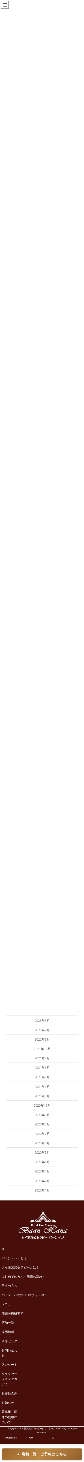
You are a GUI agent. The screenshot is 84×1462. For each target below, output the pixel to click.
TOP (4, 1249)
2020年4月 (42, 1162)
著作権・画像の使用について (9, 1417)
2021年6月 (42, 1086)
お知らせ (8, 1402)
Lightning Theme (43, 1437)
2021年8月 (42, 1067)
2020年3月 (42, 1171)
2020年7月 (42, 1133)
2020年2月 (42, 1181)
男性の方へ (9, 1286)
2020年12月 (42, 1105)
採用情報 (8, 1332)
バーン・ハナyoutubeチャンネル (24, 1295)
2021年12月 (42, 1049)
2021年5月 (42, 1096)
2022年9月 (42, 1039)
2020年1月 (42, 1190)
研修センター (11, 1341)
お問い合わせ (9, 1352)
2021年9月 (42, 1058)
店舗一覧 (8, 1322)
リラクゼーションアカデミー (9, 1379)
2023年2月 (42, 1030)
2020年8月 (42, 1124)
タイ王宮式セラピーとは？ (20, 1267)
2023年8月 (42, 1020)
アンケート (9, 1364)
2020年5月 (42, 1152)
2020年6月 (42, 1143)
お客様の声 (9, 1393)
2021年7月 (42, 1077)
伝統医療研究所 (13, 1313)
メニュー (8, 1304)
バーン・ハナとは (14, 1258)
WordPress (23, 1437)
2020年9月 (42, 1115)
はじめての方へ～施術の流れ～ (23, 1276)
